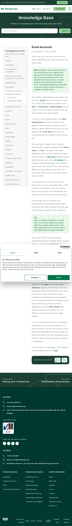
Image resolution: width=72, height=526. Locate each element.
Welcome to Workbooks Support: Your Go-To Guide (14, 77)
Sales (5, 485)
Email (42, 100)
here (56, 350)
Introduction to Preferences (14, 91)
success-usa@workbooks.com (18, 460)
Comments (9, 154)
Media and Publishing (33, 493)
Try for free (59, 9)
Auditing (8, 150)
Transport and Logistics (34, 501)
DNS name (51, 157)
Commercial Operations (11, 489)
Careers (51, 493)
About (51, 477)
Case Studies (53, 497)
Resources (52, 481)
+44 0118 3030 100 (13, 402)
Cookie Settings (48, 521)
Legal (27, 521)
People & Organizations (13, 158)
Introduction (9, 65)
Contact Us (53, 506)
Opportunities (10, 137)
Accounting (30, 481)
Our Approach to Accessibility (11, 70)
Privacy (33, 521)
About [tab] (59, 253)
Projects (8, 141)
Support (52, 485)
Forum (51, 489)
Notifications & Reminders (14, 101)
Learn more (62, 2)
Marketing (6, 477)
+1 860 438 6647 (13, 456)
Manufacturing (31, 489)
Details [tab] (36, 253)
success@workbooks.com (16, 406)
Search (64, 31)
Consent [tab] (12, 253)
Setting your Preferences (13, 94)
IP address (59, 160)
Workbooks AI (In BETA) (13, 107)
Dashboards (9, 167)
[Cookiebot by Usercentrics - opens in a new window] (61, 247)
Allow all (59, 277)
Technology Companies (34, 497)
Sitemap (39, 521)
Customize (34, 277)
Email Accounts (11, 97)
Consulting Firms (32, 477)
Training (8, 61)
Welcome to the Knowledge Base (15, 55)
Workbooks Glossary (12, 184)
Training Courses (55, 501)
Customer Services (9, 481)
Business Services (32, 485)
